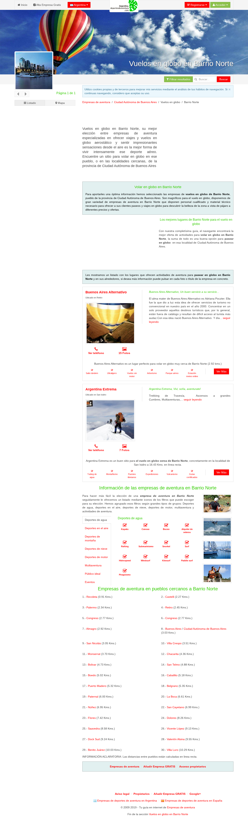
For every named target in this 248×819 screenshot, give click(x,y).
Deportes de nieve (96, 548)
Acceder (220, 4)
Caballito (172, 675)
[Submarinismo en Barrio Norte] (145, 543)
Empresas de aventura (96, 102)
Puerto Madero (97, 685)
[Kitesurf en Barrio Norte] (166, 557)
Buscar (223, 79)
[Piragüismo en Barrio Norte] (125, 571)
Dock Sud (94, 739)
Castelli (169, 596)
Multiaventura (93, 565)
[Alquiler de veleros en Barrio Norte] (187, 525)
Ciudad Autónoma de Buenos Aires (135, 102)
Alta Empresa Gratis (48, 4)
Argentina (79, 4)
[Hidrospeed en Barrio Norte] (125, 557)
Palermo (91, 607)
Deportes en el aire (96, 528)
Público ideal (92, 573)
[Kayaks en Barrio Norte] (125, 525)
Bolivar (92, 664)
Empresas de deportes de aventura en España (193, 800)
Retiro (169, 607)
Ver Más (221, 371)
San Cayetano (175, 707)
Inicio (23, 4)
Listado (31, 102)
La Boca (172, 696)
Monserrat (94, 653)
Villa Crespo (174, 643)
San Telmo (173, 664)
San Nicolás (93, 643)
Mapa (61, 102)
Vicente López (175, 728)
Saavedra (94, 728)
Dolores (171, 717)
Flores (92, 717)
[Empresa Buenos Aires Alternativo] (110, 323)
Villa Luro (172, 749)
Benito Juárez (96, 749)
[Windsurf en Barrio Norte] (145, 557)
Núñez (92, 707)
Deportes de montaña (92, 538)
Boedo (92, 675)
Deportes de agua (96, 519)
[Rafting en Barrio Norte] (125, 543)
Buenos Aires (173, 628)
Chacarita (173, 653)
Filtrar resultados (179, 79)
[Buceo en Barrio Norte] (166, 525)
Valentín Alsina (176, 739)
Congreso (92, 618)
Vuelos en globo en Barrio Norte (168, 814)
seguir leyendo (193, 399)
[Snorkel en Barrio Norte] (166, 543)
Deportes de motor (96, 557)
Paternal (93, 696)
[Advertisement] (152, 116)
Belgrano (172, 685)
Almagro (91, 628)
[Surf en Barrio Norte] (187, 543)
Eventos (90, 582)
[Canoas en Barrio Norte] (145, 525)
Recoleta (91, 596)
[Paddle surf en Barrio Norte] (187, 557)
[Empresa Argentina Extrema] (110, 420)
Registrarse (197, 4)
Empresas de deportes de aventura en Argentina (126, 800)
